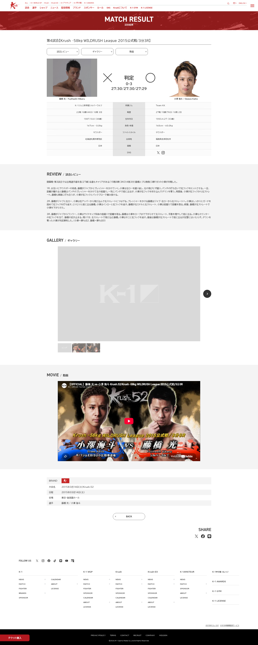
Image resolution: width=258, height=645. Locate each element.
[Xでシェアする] (196, 536)
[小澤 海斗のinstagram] (163, 152)
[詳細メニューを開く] (252, 5)
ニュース (54, 8)
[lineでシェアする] (209, 536)
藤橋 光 (65, 503)
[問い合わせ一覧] (235, 3)
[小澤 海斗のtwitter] (158, 152)
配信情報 (65, 8)
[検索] (229, 3)
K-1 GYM (134, 8)
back (129, 516)
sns (108, 8)
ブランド (77, 8)
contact (124, 635)
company (150, 635)
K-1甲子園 (78, 3)
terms (113, 635)
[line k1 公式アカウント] (60, 560)
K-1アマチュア (66, 3)
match (22, 584)
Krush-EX (54, 3)
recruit (137, 635)
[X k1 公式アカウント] (37, 560)
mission (163, 635)
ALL (26, 3)
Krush (46, 3)
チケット (15, 638)
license (55, 588)
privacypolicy (98, 635)
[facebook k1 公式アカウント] (48, 560)
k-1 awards (219, 582)
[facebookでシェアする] (203, 536)
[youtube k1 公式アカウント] (66, 560)
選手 (34, 8)
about (54, 584)
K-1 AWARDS (89, 3)
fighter (23, 588)
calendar (56, 579)
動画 (132, 52)
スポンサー (89, 8)
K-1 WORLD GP (36, 3)
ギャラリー (97, 52)
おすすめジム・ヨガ (212, 625)
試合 (27, 8)
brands (22, 593)
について (120, 8)
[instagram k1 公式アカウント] (43, 560)
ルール (100, 8)
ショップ (43, 8)
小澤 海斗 (75, 503)
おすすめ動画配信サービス (229, 625)
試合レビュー (63, 52)
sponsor (23, 597)
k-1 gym (216, 591)
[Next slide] (207, 294)
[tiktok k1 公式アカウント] (54, 560)
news (21, 579)
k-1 (220, 572)
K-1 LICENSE (147, 8)
